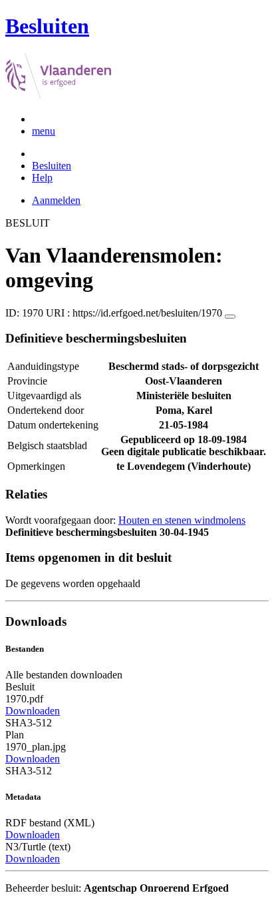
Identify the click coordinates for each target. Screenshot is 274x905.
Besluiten (51, 165)
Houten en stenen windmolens (181, 520)
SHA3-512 (28, 722)
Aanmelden (56, 200)
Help (42, 177)
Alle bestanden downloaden (63, 674)
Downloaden (32, 710)
